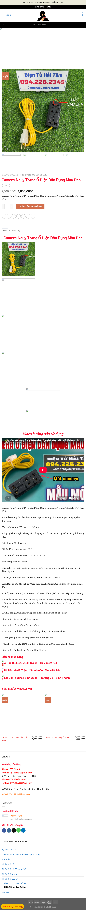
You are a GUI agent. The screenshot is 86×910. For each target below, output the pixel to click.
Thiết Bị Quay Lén (10, 175)
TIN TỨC (6, 892)
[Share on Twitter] (14, 216)
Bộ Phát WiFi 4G (10, 849)
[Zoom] (5, 149)
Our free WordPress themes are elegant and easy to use (43, 2)
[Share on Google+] (28, 216)
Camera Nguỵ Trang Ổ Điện (57, 737)
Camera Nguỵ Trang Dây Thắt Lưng (15, 738)
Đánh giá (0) (14, 231)
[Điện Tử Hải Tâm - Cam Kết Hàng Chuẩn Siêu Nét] (43, 15)
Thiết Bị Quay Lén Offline (15, 883)
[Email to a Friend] (18, 216)
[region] (43, 45)
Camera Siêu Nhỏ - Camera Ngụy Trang (21, 854)
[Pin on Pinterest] (23, 216)
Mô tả (5, 231)
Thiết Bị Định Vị (9, 864)
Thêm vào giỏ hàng (30, 206)
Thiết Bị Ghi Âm (9, 874)
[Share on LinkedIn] (33, 216)
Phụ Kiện (6, 859)
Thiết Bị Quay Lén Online (34, 175)
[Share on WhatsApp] (4, 216)
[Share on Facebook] (9, 216)
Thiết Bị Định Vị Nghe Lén (14, 869)
